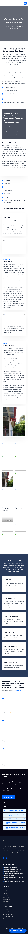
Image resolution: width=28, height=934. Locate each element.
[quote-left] (3, 699)
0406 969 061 (9, 917)
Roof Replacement (7, 890)
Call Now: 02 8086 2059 (19, 930)
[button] (8, 797)
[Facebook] (3, 858)
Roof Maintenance (7, 895)
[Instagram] (6, 858)
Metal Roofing (6, 901)
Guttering (5, 892)
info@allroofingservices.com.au (10, 918)
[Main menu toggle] (25, 3)
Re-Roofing (5, 894)
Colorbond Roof (6, 899)
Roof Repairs (6, 897)
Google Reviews (17, 690)
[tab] (15, 810)
